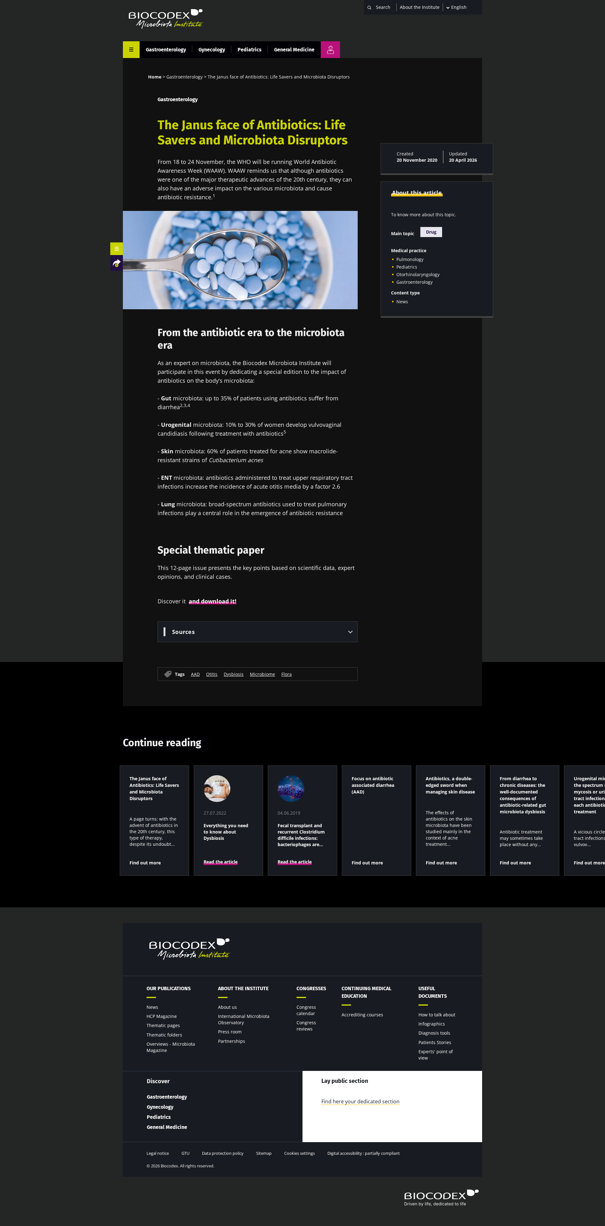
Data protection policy (223, 1153)
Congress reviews (306, 1026)
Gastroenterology (166, 50)
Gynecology (212, 50)
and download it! (212, 601)
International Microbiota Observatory (243, 1019)
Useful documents (432, 992)
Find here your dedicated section (360, 1101)
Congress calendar (306, 1010)
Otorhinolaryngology (418, 274)
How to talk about (436, 1015)
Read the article (221, 862)
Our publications (169, 988)
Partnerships (231, 1041)
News (402, 302)
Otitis (211, 674)
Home (154, 77)
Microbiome (262, 674)
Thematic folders (164, 1035)
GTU (185, 1153)
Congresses (311, 988)
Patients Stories (434, 1042)
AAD (195, 674)
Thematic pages (163, 1025)
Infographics (431, 1024)
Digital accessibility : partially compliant (363, 1153)
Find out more (145, 863)
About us (227, 1007)
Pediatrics (250, 50)
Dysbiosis (234, 674)
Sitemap (264, 1153)
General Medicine (294, 50)
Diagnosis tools (434, 1033)
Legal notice (158, 1153)
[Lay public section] (330, 49)
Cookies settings (299, 1153)
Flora (286, 674)
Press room (230, 1032)
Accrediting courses (362, 1015)
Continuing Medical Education (366, 992)
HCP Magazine (162, 1016)
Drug (431, 232)
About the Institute (420, 7)
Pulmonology (410, 259)
